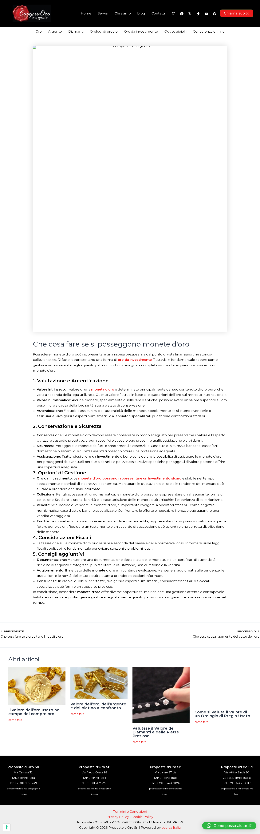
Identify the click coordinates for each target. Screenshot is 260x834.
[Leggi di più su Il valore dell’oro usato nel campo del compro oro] (36, 686)
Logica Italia (171, 827)
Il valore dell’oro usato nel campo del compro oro (34, 712)
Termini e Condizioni (130, 811)
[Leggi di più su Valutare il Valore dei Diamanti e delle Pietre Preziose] (161, 695)
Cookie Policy (142, 817)
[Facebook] (181, 13)
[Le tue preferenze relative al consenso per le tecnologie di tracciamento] (6, 827)
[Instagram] (173, 13)
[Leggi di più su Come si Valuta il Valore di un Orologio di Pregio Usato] (223, 686)
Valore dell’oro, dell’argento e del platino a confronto (98, 706)
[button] (236, 13)
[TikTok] (198, 13)
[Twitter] (190, 13)
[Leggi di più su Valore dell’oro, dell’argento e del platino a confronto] (99, 682)
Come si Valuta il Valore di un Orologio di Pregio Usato (222, 714)
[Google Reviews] (214, 13)
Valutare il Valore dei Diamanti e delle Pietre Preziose (155, 732)
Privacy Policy (118, 817)
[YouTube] (206, 13)
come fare (15, 720)
